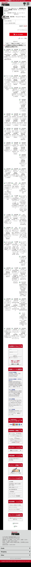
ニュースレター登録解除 (14, 495)
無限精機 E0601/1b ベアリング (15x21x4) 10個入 (15, 308)
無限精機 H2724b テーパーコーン (15, 219)
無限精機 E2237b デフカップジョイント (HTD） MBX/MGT (23, 70)
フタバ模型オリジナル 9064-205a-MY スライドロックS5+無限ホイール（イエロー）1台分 (7, 195)
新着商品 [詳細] (14, 430)
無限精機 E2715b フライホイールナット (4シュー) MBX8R (7, 236)
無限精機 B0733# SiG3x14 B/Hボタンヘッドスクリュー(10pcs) (23, 123)
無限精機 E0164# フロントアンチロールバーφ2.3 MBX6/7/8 (23, 137)
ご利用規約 (11, 491)
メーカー (12, 447)
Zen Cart (23, 561)
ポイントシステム (13, 507)
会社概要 (11, 481)
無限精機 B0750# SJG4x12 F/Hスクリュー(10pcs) (15, 151)
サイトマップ (12, 493)
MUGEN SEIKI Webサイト (15, 458)
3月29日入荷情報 (12, 372)
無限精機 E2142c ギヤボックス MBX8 (15, 175)
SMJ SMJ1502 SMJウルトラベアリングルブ (16, 234)
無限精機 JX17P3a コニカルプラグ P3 (15, 55)
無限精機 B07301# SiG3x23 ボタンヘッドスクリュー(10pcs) (15, 123)
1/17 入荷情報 (12, 409)
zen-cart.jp (28, 561)
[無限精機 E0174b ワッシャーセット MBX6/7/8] (15, 14)
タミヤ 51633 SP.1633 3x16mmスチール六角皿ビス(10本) (23, 323)
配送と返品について (13, 487)
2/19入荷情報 (12, 399)
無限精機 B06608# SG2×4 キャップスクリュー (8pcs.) (23, 163)
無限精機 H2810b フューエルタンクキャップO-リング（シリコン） (8, 308)
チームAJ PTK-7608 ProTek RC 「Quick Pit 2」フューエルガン (23, 236)
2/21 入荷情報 (12, 389)
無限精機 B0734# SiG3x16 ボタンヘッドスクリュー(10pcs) (7, 123)
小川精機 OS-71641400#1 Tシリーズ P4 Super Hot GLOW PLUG (16, 252)
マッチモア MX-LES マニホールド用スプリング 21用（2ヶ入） (23, 251)
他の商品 (11, 460)
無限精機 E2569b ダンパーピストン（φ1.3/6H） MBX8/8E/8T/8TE (23, 307)
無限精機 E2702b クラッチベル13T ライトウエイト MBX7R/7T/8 (23, 277)
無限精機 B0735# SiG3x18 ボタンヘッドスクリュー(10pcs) (23, 108)
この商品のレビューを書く (15, 473)
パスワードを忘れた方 (13, 357)
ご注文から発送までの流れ (15, 505)
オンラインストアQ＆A (14, 509)
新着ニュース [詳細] (15, 369)
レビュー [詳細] (14, 465)
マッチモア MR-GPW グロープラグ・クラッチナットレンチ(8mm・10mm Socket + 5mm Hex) (23, 208)
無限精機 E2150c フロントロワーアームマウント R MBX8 (23, 177)
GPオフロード (14, 8)
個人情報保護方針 (13, 489)
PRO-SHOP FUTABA (12, 561)
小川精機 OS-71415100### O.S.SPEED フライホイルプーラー (16, 206)
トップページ (7, 8)
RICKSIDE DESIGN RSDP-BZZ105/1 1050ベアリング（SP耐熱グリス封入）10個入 (23, 292)
